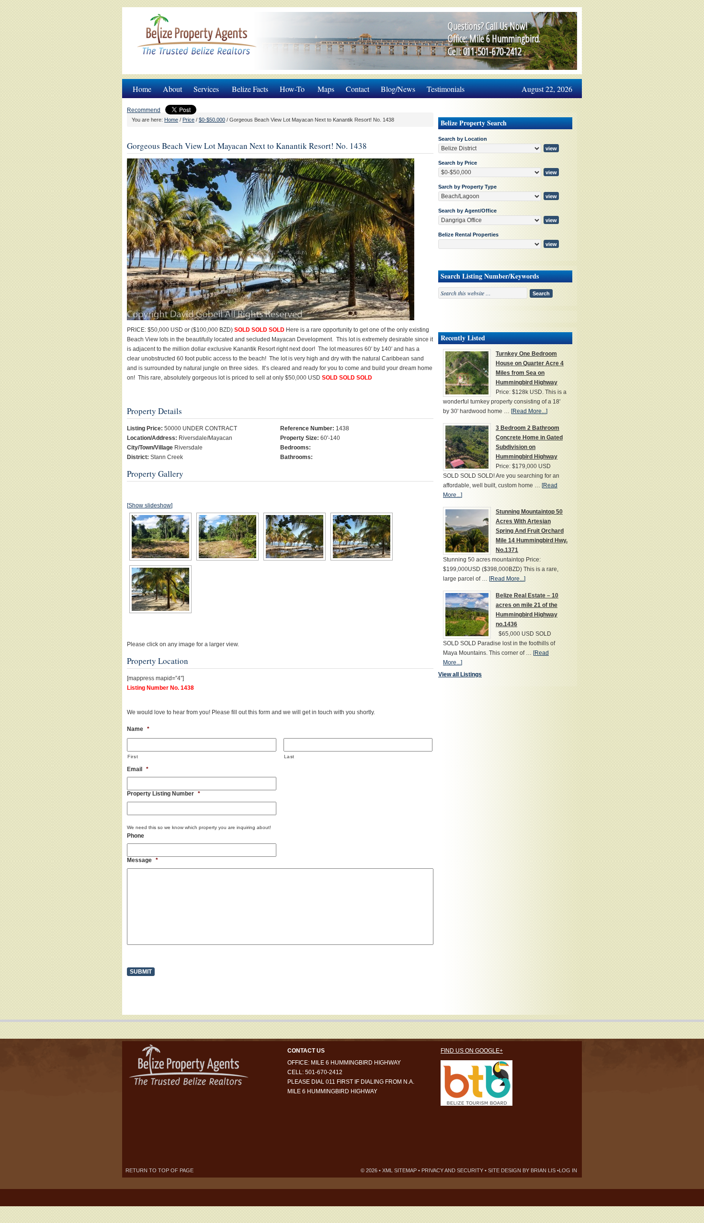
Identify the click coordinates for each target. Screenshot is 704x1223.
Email (137, 769)
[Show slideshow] (149, 505)
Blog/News (398, 89)
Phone (135, 835)
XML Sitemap (399, 1170)
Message (142, 860)
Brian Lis (543, 1170)
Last (289, 756)
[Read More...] (529, 411)
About (172, 89)
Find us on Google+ (472, 1050)
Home (142, 89)
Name (138, 729)
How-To (289, 86)
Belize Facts (250, 89)
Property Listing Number (163, 793)
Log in (568, 1170)
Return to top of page (159, 1170)
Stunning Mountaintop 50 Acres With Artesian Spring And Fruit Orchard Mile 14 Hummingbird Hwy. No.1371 (532, 530)
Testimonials (446, 89)
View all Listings (460, 674)
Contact (357, 89)
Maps (326, 89)
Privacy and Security (452, 1170)
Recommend (143, 110)
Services (203, 86)
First (132, 756)
